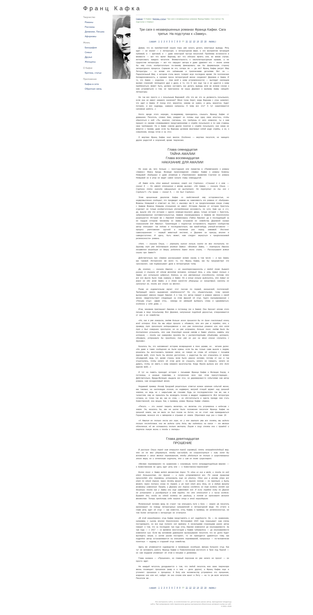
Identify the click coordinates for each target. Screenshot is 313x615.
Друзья (88, 57)
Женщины (90, 61)
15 (202, 41)
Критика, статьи (93, 73)
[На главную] (120, 47)
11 (187, 41)
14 (198, 41)
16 (205, 41)
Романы (89, 22)
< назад (152, 41)
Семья (88, 52)
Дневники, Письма (94, 31)
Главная (139, 19)
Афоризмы (90, 36)
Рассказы (90, 27)
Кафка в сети (92, 84)
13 (194, 41)
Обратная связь (93, 89)
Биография (91, 47)
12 (190, 41)
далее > (212, 41)
